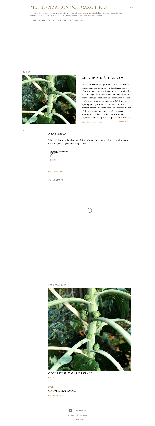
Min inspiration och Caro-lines (68, 7)
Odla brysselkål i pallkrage (104, 78)
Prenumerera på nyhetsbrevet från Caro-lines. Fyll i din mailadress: (59, 153)
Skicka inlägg (58, 171)
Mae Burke (83, 415)
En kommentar (58, 395)
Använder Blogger (79, 410)
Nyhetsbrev (48, 20)
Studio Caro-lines (84, 16)
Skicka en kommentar (94, 122)
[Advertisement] (77, 48)
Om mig (79, 20)
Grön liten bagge (62, 390)
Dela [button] (83, 122)
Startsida (35, 20)
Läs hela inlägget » (125, 121)
